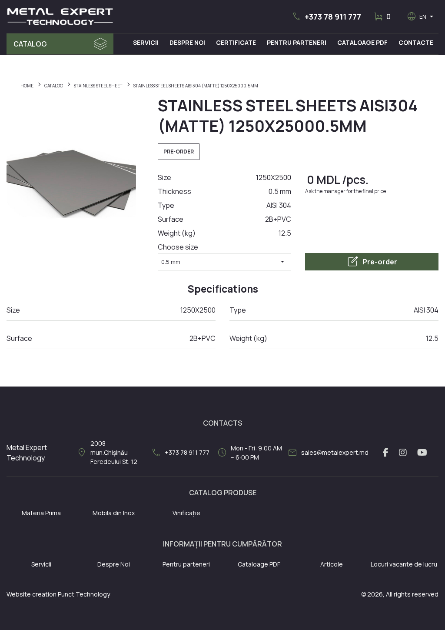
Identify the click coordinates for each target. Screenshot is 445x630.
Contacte (416, 42)
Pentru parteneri (186, 564)
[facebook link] (386, 452)
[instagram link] (403, 452)
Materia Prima (41, 513)
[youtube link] (422, 452)
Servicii (146, 42)
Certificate (236, 42)
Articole (331, 564)
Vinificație (186, 513)
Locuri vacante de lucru (404, 564)
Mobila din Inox (114, 513)
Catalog (30, 44)
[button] (326, 16)
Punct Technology (84, 594)
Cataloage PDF (362, 42)
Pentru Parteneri (296, 42)
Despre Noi (187, 42)
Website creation (31, 594)
